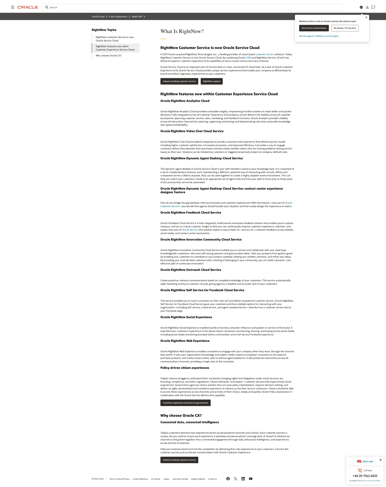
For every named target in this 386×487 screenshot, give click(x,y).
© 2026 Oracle (97, 479)
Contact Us (212, 479)
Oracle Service (190, 229)
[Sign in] (367, 7)
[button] (12, 7)
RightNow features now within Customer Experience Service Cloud (115, 48)
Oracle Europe (98, 16)
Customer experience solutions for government (185, 402)
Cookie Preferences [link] (140, 479)
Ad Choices (155, 479)
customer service (265, 54)
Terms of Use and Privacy (119, 479)
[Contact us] (373, 7)
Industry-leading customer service (179, 81)
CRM (248, 57)
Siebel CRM (137, 16)
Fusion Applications (118, 16)
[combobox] (193, 7)
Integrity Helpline (198, 479)
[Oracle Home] (28, 7)
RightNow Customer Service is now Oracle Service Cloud (115, 38)
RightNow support (211, 81)
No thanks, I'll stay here (345, 28)
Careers (166, 479)
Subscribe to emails (180, 479)
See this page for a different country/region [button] (319, 36)
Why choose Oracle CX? (109, 55)
